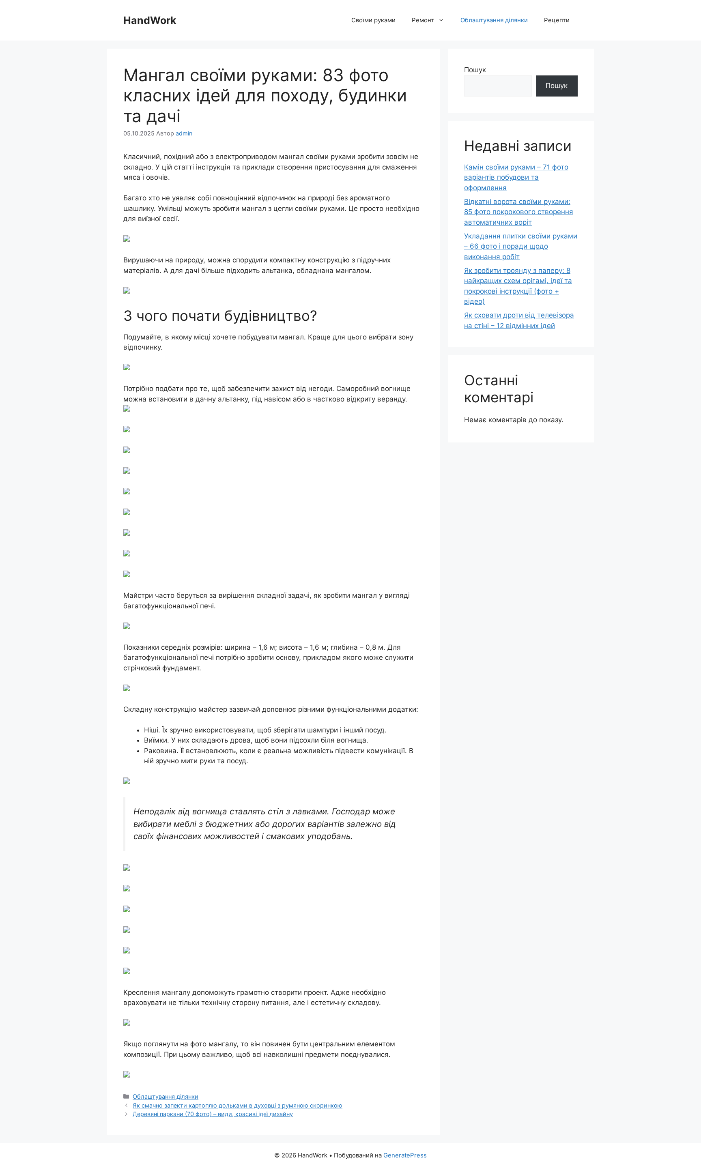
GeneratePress (405, 1155)
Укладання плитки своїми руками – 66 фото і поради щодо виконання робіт (520, 246)
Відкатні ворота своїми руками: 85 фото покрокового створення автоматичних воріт (518, 212)
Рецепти (557, 20)
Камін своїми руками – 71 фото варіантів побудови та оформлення (516, 177)
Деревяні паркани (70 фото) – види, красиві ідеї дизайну (213, 1113)
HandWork (149, 20)
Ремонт (423, 20)
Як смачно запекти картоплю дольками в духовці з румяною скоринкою (237, 1105)
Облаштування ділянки (494, 20)
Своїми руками (373, 20)
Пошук (475, 70)
